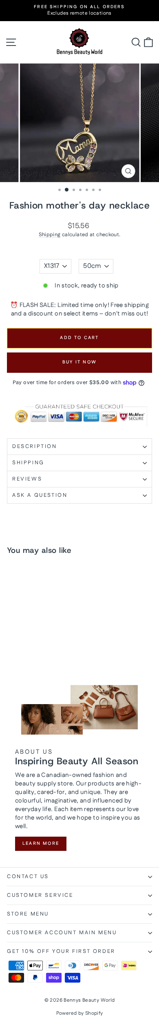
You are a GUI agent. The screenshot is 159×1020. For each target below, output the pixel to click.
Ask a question (39, 495)
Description (34, 446)
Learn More (40, 843)
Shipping (50, 234)
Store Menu (28, 914)
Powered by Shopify (79, 1013)
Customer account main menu (62, 932)
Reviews (27, 479)
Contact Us (28, 876)
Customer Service (40, 895)
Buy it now (79, 362)
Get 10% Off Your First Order (61, 951)
